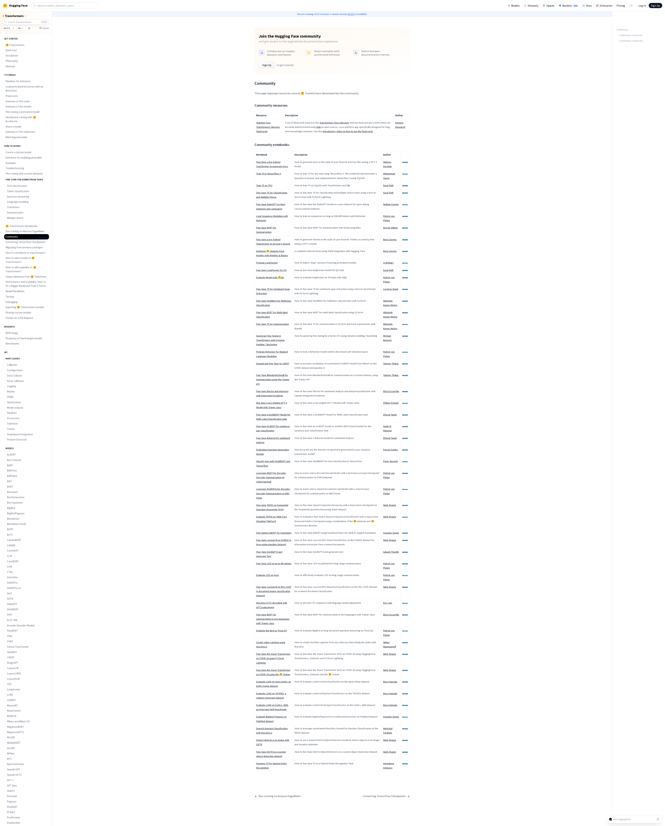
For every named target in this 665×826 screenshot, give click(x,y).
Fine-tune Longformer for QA (271, 270)
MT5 (9, 759)
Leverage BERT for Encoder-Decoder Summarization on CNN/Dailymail (271, 477)
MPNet (11, 753)
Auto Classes (14, 460)
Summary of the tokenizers (20, 131)
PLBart (11, 812)
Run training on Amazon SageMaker (25, 231)
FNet (9, 636)
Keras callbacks (15, 381)
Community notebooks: (631, 40)
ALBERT (11, 454)
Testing (10, 296)
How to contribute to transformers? (26, 252)
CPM (9, 566)
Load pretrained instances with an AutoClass (24, 88)
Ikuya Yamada (390, 681)
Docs (589, 5)
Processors (13, 418)
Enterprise (606, 5)
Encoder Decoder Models (21, 625)
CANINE (11, 545)
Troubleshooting (15, 168)
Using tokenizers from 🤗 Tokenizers (26, 276)
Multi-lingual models (16, 137)
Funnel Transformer (18, 646)
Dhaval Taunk (390, 414)
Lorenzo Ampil (390, 289)
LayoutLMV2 (14, 673)
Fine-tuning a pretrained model (22, 111)
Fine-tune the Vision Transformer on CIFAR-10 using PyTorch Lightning (273, 658)
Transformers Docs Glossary (334, 122)
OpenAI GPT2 (14, 774)
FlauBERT (12, 630)
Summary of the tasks (18, 101)
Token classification (18, 191)
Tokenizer (12, 423)
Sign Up (655, 5)
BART (10, 465)
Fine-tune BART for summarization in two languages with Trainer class (273, 619)
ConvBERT (13, 561)
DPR (9, 614)
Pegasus (11, 801)
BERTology (12, 333)
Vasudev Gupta (391, 532)
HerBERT (12, 652)
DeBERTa (12, 582)
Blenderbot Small (16, 524)
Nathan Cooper (391, 204)
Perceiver (12, 796)
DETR (10, 598)
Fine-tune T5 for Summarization (272, 324)
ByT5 (10, 534)
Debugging (11, 302)
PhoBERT (12, 806)
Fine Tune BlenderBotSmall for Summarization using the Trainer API (272, 379)
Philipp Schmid (390, 402)
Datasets (533, 5)
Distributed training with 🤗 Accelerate (21, 119)
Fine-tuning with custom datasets (24, 173)
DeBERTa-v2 (14, 588)
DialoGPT (12, 604)
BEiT (9, 481)
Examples (11, 163)
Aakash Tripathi (391, 551)
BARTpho (12, 476)
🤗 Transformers (15, 45)
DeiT (9, 593)
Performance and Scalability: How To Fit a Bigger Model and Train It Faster (26, 283)
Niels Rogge (389, 505)
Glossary (10, 66)
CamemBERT (14, 540)
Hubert (11, 790)
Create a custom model (18, 152)
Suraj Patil (388, 185)
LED (9, 684)
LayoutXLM (13, 678)
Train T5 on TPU (264, 185)
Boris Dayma (389, 239)
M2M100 (11, 716)
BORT (10, 529)
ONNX (10, 397)
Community (12, 236)
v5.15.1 (351, 14)
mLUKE (11, 748)
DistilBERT (13, 609)
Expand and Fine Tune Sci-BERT (272, 363)
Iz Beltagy (388, 262)
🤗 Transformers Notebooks (22, 226)
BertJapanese (15, 502)
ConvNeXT (13, 550)
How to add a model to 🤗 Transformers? (20, 260)
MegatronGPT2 (15, 732)
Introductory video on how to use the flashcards (348, 131)
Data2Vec (12, 577)
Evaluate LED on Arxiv (267, 575)
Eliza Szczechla (391, 391)
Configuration (15, 370)
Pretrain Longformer (267, 262)
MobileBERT (13, 742)
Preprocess (12, 96)
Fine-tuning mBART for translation (273, 532)
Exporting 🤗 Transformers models (25, 307)
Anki (318, 127)
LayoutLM (12, 668)
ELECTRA (12, 620)
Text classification (17, 185)
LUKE (10, 694)
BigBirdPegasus (16, 513)
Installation (12, 55)
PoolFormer (13, 817)
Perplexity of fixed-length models (24, 338)
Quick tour (11, 50)
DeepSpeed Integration (20, 434)
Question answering (18, 196)
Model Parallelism (15, 291)
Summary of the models (19, 106)
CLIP (9, 556)
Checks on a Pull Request (19, 318)
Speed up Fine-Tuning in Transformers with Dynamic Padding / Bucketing (270, 340)
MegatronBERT (15, 726)
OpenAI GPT (13, 769)
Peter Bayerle (390, 461)
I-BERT (11, 657)
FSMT (10, 641)
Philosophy (12, 61)
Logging (11, 386)
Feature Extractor (17, 439)
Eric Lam (387, 602)
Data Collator (14, 375)
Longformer (13, 689)
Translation (13, 207)
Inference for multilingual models (24, 157)
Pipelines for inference (18, 81)
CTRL (10, 572)
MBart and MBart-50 (18, 721)
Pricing (621, 5)
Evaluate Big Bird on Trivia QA (271, 630)
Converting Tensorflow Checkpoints (26, 242)
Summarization (15, 212)
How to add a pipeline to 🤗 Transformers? (21, 269)
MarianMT (12, 705)
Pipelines (12, 412)
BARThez (12, 470)
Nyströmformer (15, 764)
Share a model (13, 126)
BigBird (11, 508)
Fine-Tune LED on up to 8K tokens (273, 563)
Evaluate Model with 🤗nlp (270, 277)
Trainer (11, 429)
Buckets (569, 5)
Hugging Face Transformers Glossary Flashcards (268, 127)
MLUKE (11, 737)
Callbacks (12, 364)
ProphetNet (13, 822)
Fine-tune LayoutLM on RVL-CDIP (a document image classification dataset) (273, 591)
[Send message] (658, 819)
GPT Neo (12, 785)
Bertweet (12, 492)
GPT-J (10, 780)
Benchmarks (12, 343)
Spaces (550, 5)
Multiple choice (15, 218)
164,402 (45, 28)
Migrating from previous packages (24, 247)
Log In (642, 5)
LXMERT (11, 700)
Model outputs (15, 407)
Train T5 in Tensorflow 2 (268, 173)
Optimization (14, 402)
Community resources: (631, 35)
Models (515, 5)
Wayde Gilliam (390, 227)
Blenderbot (13, 518)
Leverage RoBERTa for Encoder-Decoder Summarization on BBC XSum (273, 493)
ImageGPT (12, 662)
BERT (10, 486)
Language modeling (18, 201)
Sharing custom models (18, 312)
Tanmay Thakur (391, 363)
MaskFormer (14, 710)
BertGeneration (15, 497)
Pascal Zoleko (390, 449)
